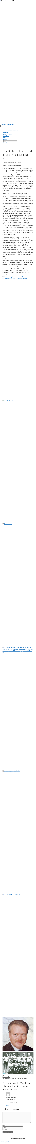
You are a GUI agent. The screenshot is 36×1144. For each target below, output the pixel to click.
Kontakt (5, 139)
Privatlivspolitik (4, 1142)
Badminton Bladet (8, 134)
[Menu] (0, 126)
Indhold (5, 137)
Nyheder (5, 132)
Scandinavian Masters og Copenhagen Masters (15, 1078)
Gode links (6, 136)
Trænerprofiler (6, 1077)
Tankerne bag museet (12, 130)
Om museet (6, 129)
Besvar (8, 1105)
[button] (5, 143)
